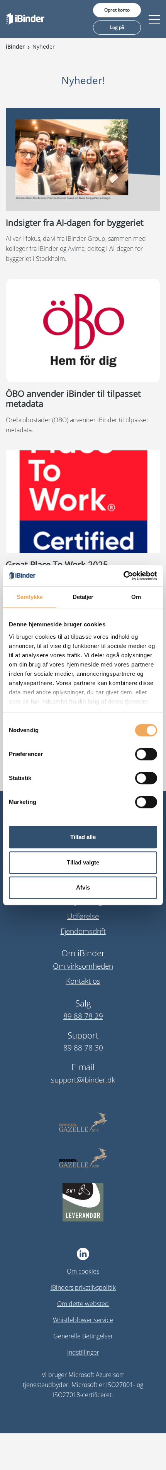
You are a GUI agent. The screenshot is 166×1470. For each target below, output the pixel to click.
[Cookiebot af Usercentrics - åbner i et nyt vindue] (123, 576)
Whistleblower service (83, 1320)
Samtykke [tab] (30, 597)
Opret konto (117, 10)
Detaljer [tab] (83, 597)
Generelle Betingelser (83, 1336)
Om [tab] (136, 597)
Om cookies (83, 1271)
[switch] (146, 754)
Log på (117, 27)
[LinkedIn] (83, 1254)
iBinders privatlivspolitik (83, 1287)
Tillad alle (83, 837)
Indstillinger (83, 1352)
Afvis (83, 887)
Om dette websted (83, 1303)
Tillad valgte (83, 862)
